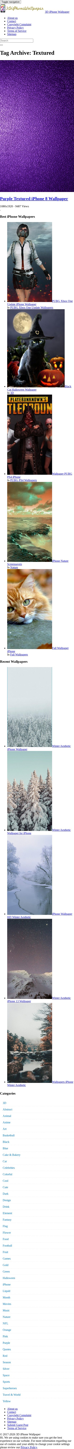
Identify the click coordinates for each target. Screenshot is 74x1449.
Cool (5, 1180)
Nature (14, 567)
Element (7, 1213)
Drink (6, 1206)
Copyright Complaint (19, 24)
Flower (7, 1232)
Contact (11, 21)
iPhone (7, 1284)
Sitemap (11, 34)
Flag (5, 1226)
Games (7, 1258)
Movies (7, 1303)
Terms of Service (16, 30)
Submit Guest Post (17, 1424)
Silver (6, 1368)
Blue (5, 1148)
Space (6, 1375)
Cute (5, 1187)
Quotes (7, 1349)
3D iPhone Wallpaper (57, 11)
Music (6, 1310)
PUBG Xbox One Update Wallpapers (31, 307)
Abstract (7, 1109)
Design (7, 1200)
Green (6, 1271)
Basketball (9, 1135)
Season (7, 1362)
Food (6, 1239)
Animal (7, 1115)
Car (5, 1161)
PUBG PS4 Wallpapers (23, 480)
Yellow (7, 1401)
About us (12, 17)
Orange (7, 1329)
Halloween (9, 1278)
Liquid (6, 1291)
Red (5, 1355)
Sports (6, 1381)
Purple (6, 1342)
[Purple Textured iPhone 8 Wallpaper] (37, 191)
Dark (5, 1193)
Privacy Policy (15, 27)
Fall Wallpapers (19, 654)
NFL (5, 1323)
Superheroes (10, 1388)
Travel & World (11, 1394)
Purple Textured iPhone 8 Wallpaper (34, 198)
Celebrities (9, 1167)
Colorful (7, 1174)
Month (6, 1297)
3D (12, 392)
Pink (5, 1336)
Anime (6, 1122)
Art (4, 1128)
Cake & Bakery (11, 1154)
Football (7, 1245)
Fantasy (7, 1219)
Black (6, 1141)
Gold (5, 1265)
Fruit (5, 1252)
